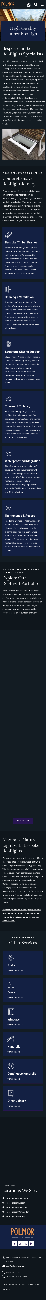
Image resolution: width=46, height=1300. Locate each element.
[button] (42, 5)
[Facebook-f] (14, 1243)
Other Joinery (16, 1100)
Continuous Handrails (21, 1073)
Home (5, 1284)
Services (23, 1284)
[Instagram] (25, 1243)
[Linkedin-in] (31, 1243)
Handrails (13, 1046)
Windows (13, 1019)
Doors (11, 992)
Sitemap (6, 1289)
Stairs (11, 965)
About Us (13, 1284)
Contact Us (33, 1284)
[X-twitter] (20, 1243)
